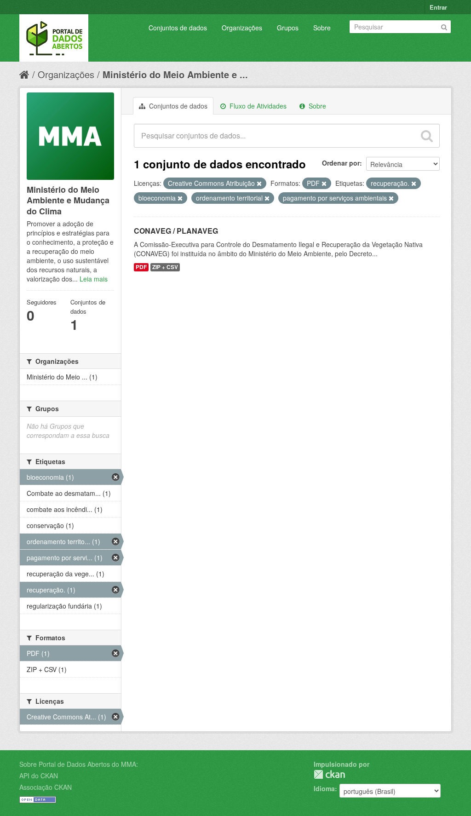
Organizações (242, 27)
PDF (141, 267)
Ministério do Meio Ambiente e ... (175, 74)
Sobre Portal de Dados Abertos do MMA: (78, 764)
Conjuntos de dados (178, 27)
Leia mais (94, 278)
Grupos (288, 27)
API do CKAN (38, 775)
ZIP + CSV (165, 267)
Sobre (322, 27)
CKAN (329, 774)
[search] (427, 136)
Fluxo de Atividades (257, 105)
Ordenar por (341, 162)
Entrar (438, 7)
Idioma (324, 788)
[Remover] (259, 183)
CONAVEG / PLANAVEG (176, 230)
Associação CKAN (45, 787)
